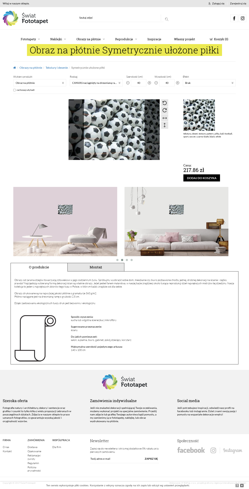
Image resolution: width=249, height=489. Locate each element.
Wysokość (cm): (163, 76)
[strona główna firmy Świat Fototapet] (25, 18)
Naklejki (56, 39)
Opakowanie (34, 451)
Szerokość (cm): (134, 76)
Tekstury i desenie (57, 67)
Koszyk (220, 39)
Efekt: (186, 76)
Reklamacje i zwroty (34, 457)
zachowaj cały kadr (26, 90)
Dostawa (32, 447)
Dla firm (56, 447)
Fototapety (28, 39)
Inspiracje (154, 39)
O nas (6, 447)
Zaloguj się (218, 3)
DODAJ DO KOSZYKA (201, 178)
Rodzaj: (74, 76)
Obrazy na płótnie (88, 39)
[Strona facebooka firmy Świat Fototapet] (191, 450)
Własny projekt (184, 39)
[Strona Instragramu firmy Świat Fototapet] (226, 450)
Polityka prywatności (34, 469)
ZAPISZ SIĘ (151, 458)
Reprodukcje (124, 39)
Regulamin (33, 463)
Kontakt (7, 451)
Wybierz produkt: (23, 76)
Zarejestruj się (238, 3)
